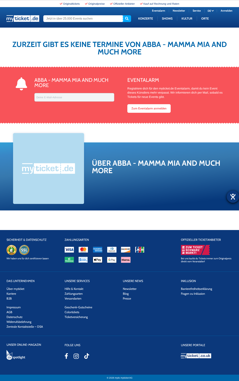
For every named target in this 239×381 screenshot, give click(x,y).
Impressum (14, 307)
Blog (126, 293)
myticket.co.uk (206, 355)
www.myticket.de (23, 18)
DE (210, 10)
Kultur (186, 18)
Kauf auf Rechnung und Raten (161, 3)
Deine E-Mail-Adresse (49, 97)
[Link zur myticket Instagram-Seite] (76, 356)
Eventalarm (158, 10)
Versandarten (73, 298)
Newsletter (179, 10)
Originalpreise (96, 3)
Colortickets (72, 312)
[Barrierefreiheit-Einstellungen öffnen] (233, 196)
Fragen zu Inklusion (193, 293)
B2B (9, 298)
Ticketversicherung (76, 317)
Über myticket (15, 289)
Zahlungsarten (74, 293)
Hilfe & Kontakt (74, 289)
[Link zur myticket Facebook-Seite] (66, 356)
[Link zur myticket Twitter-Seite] (86, 356)
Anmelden (226, 10)
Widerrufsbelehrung (19, 322)
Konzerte (145, 18)
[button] (149, 108)
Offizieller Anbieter (124, 3)
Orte (205, 18)
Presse (127, 298)
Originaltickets (71, 3)
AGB (9, 312)
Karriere (11, 293)
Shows (167, 18)
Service (197, 10)
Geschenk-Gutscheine (78, 307)
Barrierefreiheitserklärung (196, 289)
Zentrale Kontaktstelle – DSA (25, 326)
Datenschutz (15, 317)
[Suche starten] (126, 18)
